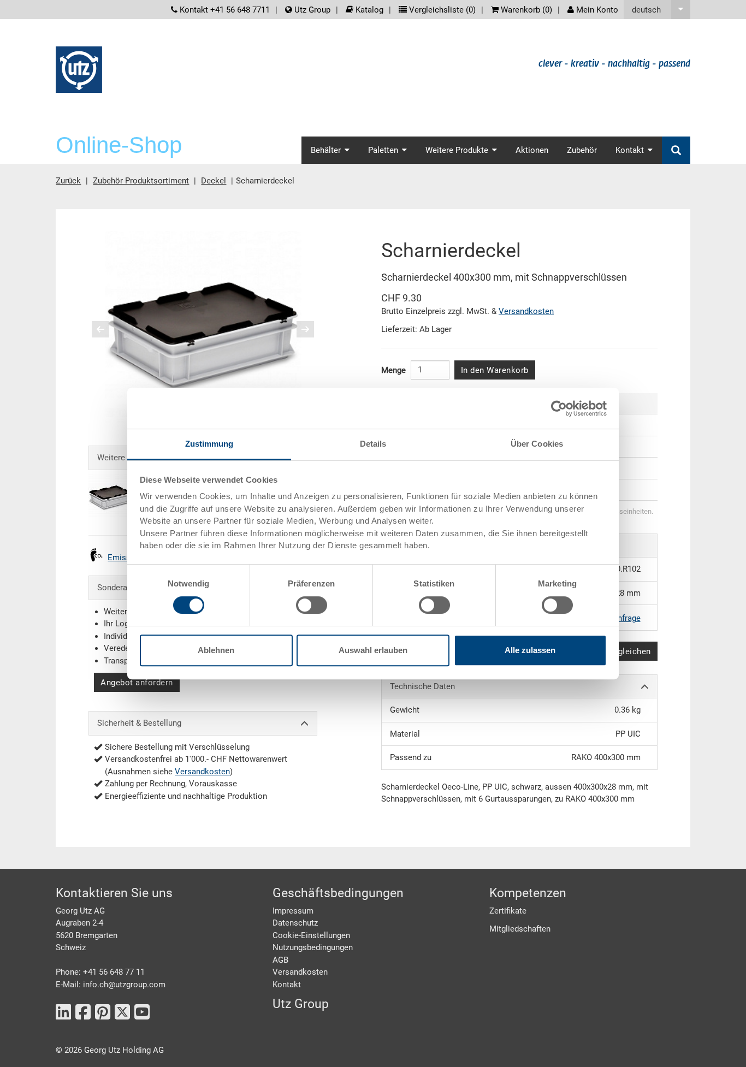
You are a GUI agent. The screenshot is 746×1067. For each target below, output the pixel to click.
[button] (657, 9)
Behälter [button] (326, 150)
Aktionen (532, 150)
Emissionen (129, 557)
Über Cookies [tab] (537, 443)
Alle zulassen (530, 650)
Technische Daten (422, 686)
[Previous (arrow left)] (107, 329)
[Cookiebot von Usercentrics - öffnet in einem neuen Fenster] (559, 408)
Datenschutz (295, 923)
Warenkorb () (525, 10)
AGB (280, 960)
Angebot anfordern (136, 682)
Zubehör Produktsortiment (141, 181)
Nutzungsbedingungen (313, 947)
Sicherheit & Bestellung (139, 723)
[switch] (311, 605)
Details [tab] (373, 443)
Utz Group (311, 10)
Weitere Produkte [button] (456, 150)
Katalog (368, 10)
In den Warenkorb (495, 370)
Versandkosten (202, 771)
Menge (393, 370)
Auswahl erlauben (373, 650)
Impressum (293, 911)
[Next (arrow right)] (298, 329)
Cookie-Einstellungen (311, 935)
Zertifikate (507, 911)
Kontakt (287, 984)
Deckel (213, 181)
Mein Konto (596, 10)
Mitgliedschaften (519, 929)
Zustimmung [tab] (209, 443)
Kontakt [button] (629, 150)
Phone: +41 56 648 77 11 (100, 972)
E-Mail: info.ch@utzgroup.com (110, 984)
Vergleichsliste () (441, 10)
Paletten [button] (383, 150)
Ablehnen (216, 650)
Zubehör (582, 150)
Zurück (68, 181)
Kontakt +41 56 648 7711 (223, 10)
